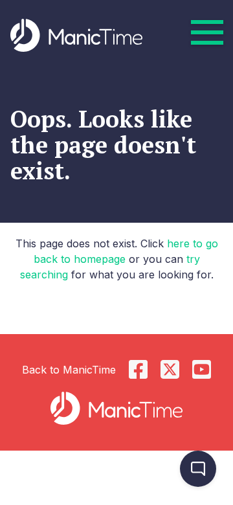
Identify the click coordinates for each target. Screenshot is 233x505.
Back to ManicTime (69, 369)
